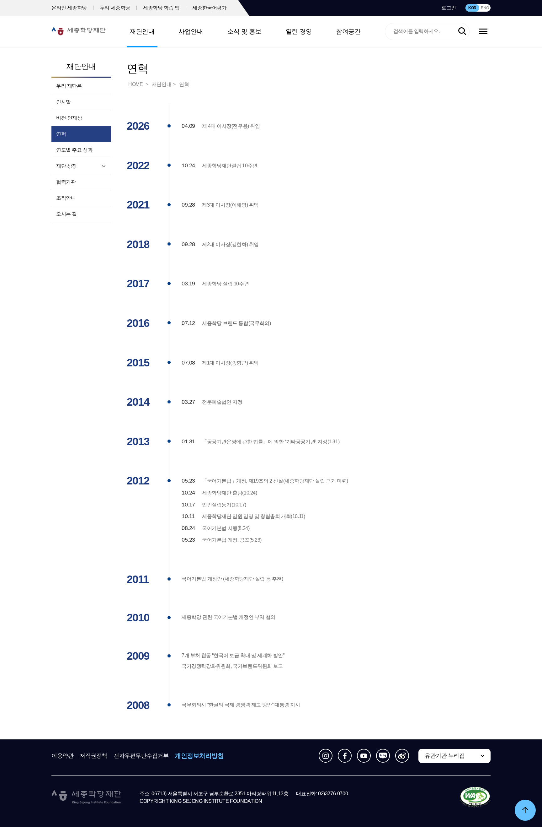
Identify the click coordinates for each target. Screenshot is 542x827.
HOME (136, 84)
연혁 (61, 134)
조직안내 (66, 198)
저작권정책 (93, 756)
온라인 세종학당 (69, 7)
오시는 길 (66, 214)
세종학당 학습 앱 (161, 7)
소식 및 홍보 (244, 31)
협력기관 (66, 182)
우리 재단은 (69, 86)
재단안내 (142, 31)
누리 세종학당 (115, 7)
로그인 (448, 7)
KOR (472, 8)
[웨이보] (402, 756)
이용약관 (62, 756)
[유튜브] (364, 756)
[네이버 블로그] (383, 756)
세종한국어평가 (209, 7)
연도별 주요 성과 (74, 150)
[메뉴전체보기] (483, 31)
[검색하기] (462, 31)
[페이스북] (345, 756)
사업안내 (190, 31)
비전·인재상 (69, 118)
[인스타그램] (325, 756)
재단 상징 (66, 166)
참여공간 (348, 31)
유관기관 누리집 (445, 756)
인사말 (63, 102)
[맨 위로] (525, 810)
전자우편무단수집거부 (141, 756)
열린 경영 (299, 31)
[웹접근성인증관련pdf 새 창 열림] (475, 797)
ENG (485, 8)
